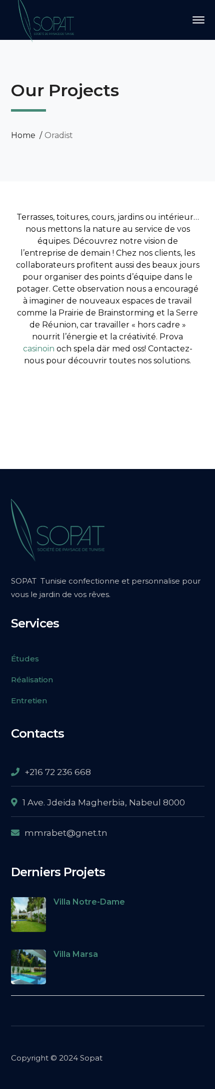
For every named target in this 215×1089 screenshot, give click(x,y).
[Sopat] (46, 19)
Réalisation (32, 679)
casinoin (38, 348)
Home (23, 135)
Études (25, 658)
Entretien (29, 700)
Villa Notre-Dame (89, 902)
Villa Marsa (76, 954)
